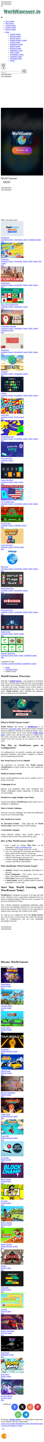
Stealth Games (15, 46)
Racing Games (15, 38)
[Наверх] (3, 1431)
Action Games (15, 42)
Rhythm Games (15, 48)
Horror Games (10, 29)
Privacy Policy (17, 1426)
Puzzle (12, 61)
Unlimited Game (16, 58)
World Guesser (15, 1419)
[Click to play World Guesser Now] (22, 718)
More (7, 32)
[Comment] (4, 183)
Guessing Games (16, 56)
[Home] (22, 15)
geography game (15, 729)
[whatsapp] (18, 1414)
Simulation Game (16, 50)
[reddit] (30, 1407)
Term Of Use (7, 1426)
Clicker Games (10, 27)
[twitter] (22, 1407)
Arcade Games (15, 34)
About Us (4, 1424)
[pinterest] (37, 1407)
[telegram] (25, 1414)
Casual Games (10, 25)
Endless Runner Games (18, 40)
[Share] (2, 183)
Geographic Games (17, 54)
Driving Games (15, 36)
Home (7, 667)
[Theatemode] (7, 183)
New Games (9, 21)
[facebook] (14, 1407)
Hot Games (9, 23)
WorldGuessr (33, 727)
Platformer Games (16, 44)
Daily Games (14, 52)
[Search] (24, 71)
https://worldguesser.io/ (23, 847)
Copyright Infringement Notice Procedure (23, 1424)
